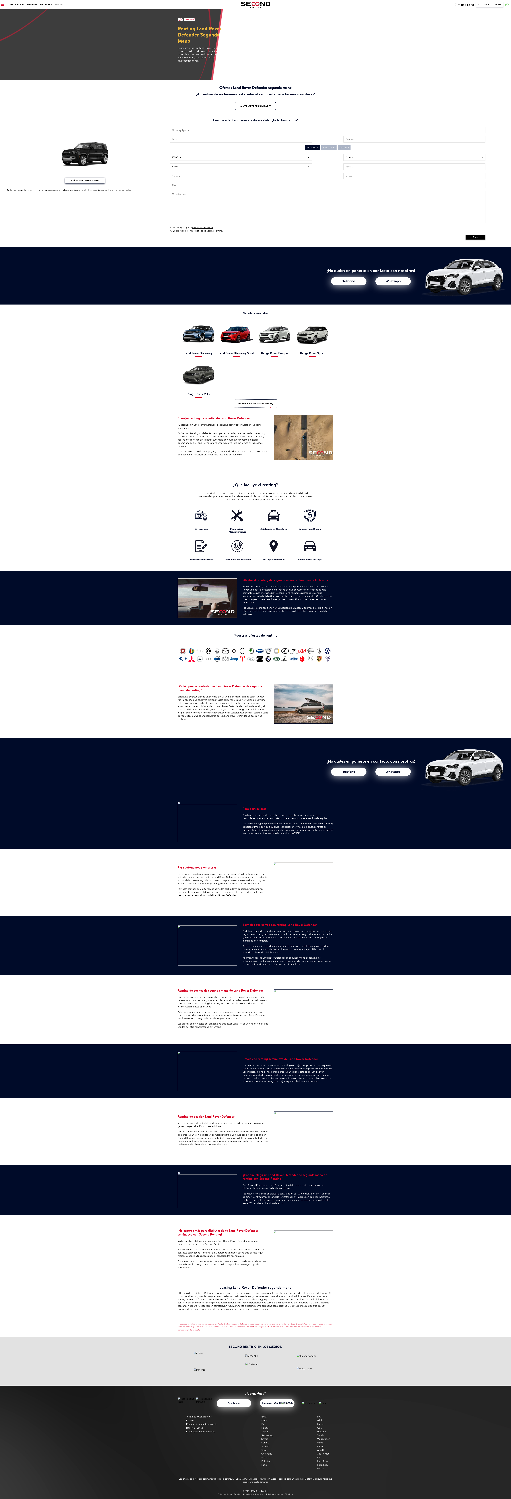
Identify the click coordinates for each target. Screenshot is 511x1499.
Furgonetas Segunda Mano (200, 1431)
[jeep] (234, 659)
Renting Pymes (194, 1428)
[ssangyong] (183, 659)
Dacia (264, 1420)
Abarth (321, 1450)
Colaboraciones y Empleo (229, 1494)
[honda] (285, 659)
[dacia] (268, 651)
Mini (319, 1420)
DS (318, 1457)
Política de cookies (274, 1494)
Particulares (17, 5)
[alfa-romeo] (192, 651)
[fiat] (183, 651)
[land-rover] (277, 659)
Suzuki (265, 1446)
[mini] (234, 651)
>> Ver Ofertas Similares (255, 106)
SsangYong (267, 1435)
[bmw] (268, 659)
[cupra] (294, 651)
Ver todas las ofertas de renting (255, 403)
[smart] (277, 651)
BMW (264, 1416)
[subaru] (260, 651)
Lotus (264, 1465)
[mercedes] (200, 659)
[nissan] (243, 651)
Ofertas (59, 5)
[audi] (209, 659)
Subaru (265, 1442)
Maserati (265, 1457)
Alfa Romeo (323, 1454)
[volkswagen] (328, 651)
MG (319, 1416)
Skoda (320, 1435)
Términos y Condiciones (199, 1416)
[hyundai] (251, 659)
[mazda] (226, 651)
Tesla (264, 1450)
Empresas (32, 5)
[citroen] (209, 651)
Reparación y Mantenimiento (201, 1424)
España (190, 1420)
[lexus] (285, 651)
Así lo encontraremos (85, 180)
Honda (265, 1428)
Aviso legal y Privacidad (253, 1494)
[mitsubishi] (192, 659)
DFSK (320, 1446)
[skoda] (251, 651)
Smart (264, 1439)
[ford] (294, 659)
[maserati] (319, 651)
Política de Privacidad (202, 227)
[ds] (311, 659)
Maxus (320, 1468)
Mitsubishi (322, 1465)
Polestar (265, 1461)
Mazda (320, 1424)
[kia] (302, 651)
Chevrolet (266, 1454)
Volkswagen (323, 1439)
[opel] (311, 651)
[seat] (260, 659)
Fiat (263, 1424)
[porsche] (319, 659)
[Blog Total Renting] (325, 1403)
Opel (319, 1428)
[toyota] (226, 659)
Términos (289, 1494)
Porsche (321, 1431)
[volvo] (217, 659)
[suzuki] (302, 659)
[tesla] (243, 659)
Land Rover (189, 20)
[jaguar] (200, 651)
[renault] (217, 651)
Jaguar (265, 1431)
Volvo (320, 1442)
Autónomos (46, 5)
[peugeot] (328, 659)
